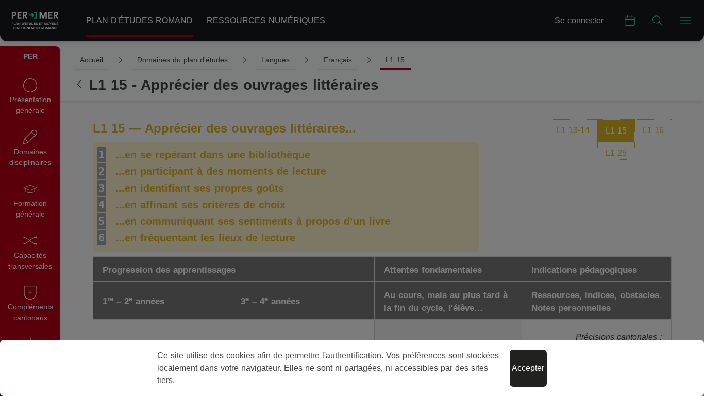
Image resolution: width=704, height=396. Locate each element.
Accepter (528, 368)
